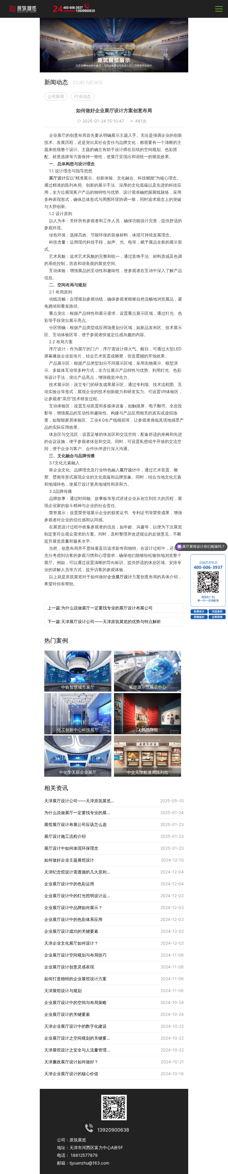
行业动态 (82, 96)
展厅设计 (57, 177)
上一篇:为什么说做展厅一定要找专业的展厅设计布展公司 (100, 607)
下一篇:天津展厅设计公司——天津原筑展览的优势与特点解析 (104, 621)
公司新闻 (56, 96)
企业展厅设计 (119, 576)
